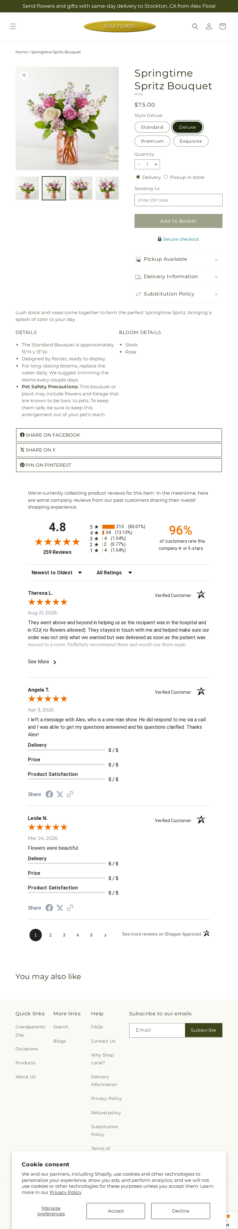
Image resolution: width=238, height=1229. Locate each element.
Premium (152, 141)
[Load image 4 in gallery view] (107, 188)
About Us (25, 1077)
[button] (13, 26)
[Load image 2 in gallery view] (54, 188)
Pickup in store (187, 177)
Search (60, 1027)
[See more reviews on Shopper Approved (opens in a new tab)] (70, 795)
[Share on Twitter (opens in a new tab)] (60, 794)
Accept (116, 1211)
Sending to (156, 188)
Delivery (152, 177)
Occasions (26, 1049)
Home (21, 52)
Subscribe (203, 1030)
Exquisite (191, 141)
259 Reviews (65, 552)
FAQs (97, 1027)
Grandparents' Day (30, 1030)
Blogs (59, 1041)
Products (25, 1063)
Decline (180, 1211)
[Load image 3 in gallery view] (80, 188)
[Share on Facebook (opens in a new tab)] (49, 795)
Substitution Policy (104, 1130)
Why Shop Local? (102, 1059)
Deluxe (187, 127)
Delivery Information (104, 1080)
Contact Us (103, 1041)
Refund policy (106, 1112)
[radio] (119, 527)
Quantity (144, 154)
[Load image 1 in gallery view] (27, 188)
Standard (152, 127)
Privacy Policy (66, 1192)
